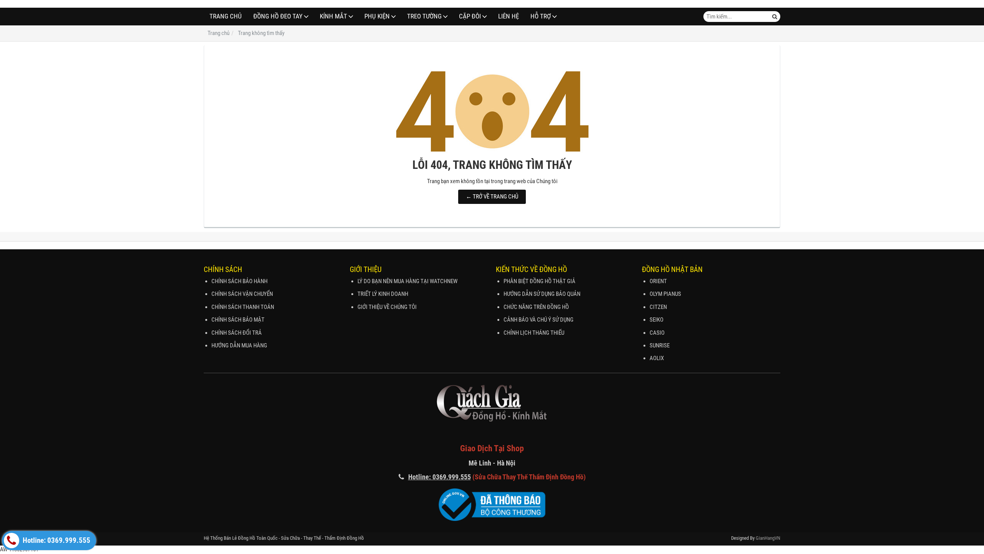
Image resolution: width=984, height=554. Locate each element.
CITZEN (658, 307)
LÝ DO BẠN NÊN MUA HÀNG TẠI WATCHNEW (407, 281)
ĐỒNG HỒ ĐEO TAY (278, 16)
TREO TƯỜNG (424, 16)
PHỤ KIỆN (377, 16)
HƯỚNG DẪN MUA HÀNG (239, 345)
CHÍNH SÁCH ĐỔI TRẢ (236, 332)
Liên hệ (508, 16)
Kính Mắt (333, 16)
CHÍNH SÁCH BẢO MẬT (237, 319)
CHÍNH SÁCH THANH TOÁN (242, 307)
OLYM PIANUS (665, 293)
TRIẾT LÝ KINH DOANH (382, 293)
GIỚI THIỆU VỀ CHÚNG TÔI (387, 307)
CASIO (657, 332)
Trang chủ (225, 16)
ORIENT (658, 281)
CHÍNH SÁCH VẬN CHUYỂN (242, 293)
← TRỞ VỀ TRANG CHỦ (492, 196)
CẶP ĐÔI (470, 16)
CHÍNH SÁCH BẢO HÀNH (239, 281)
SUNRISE (660, 345)
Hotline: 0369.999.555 (55, 540)
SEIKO (656, 319)
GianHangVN (768, 538)
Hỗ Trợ (540, 16)
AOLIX (657, 358)
